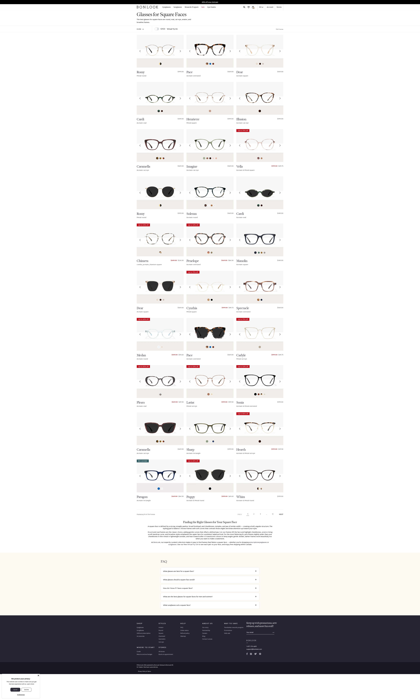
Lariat (190, 403)
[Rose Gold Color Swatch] (210, 111)
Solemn (191, 214)
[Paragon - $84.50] (160, 476)
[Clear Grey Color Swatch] (215, 205)
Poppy (190, 497)
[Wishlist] (249, 7)
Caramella (143, 167)
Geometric (162, 639)
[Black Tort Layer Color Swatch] (160, 158)
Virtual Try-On (192, 544)
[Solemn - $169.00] (209, 192)
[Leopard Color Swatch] (260, 64)
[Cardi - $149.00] (160, 98)
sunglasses (172, 544)
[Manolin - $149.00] (259, 240)
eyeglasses (262, 542)
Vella (239, 167)
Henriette (192, 119)
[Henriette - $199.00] (209, 98)
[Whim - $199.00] (259, 476)
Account (270, 7)
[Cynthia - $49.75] (209, 287)
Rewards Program (192, 7)
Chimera (142, 261)
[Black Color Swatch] (212, 300)
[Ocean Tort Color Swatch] (212, 253)
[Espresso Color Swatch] (213, 64)
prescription (253, 542)
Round (150, 532)
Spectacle (242, 308)
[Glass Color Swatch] (158, 347)
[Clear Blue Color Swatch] (210, 64)
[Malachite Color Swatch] (204, 158)
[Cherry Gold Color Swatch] (258, 488)
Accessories (140, 636)
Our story (205, 627)
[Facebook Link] (247, 654)
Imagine (191, 167)
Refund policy (185, 633)
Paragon (142, 497)
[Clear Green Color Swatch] (207, 441)
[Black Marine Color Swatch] (261, 300)
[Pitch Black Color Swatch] (255, 394)
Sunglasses (178, 7)
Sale (203, 7)
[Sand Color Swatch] (264, 394)
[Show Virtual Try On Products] (157, 29)
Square (161, 633)
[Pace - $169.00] (209, 51)
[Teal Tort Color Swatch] (158, 111)
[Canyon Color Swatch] (212, 205)
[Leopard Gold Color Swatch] (261, 489)
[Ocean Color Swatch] (258, 253)
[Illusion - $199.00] (259, 98)
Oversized (162, 636)
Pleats (141, 403)
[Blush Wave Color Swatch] (258, 158)
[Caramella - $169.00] (160, 145)
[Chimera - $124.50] (160, 240)
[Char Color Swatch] (163, 158)
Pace (189, 72)
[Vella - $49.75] (259, 145)
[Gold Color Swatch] (212, 394)
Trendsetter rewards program (233, 627)
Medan (141, 355)
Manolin (241, 261)
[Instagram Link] (251, 654)
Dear (239, 72)
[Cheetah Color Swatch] (207, 63)
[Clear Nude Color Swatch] (256, 63)
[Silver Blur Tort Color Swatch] (160, 252)
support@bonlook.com (254, 649)
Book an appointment (166, 654)
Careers (204, 633)
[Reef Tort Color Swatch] (207, 158)
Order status (184, 630)
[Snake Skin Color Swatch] (261, 394)
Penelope (192, 261)
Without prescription (143, 633)
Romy (141, 72)
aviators (265, 532)
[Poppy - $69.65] (209, 476)
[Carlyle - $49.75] (259, 334)
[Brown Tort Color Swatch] (157, 158)
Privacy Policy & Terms (144, 671)
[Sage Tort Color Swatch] (205, 205)
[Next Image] (180, 51)
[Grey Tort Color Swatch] (160, 394)
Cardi (140, 119)
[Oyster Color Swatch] (263, 64)
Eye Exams (211, 7)
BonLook (156, 542)
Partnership (206, 630)
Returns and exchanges (144, 654)
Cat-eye (222, 532)
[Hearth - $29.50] (259, 428)
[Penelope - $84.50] (209, 240)
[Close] (38, 675)
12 (272, 514)
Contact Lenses (207, 639)
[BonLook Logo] (147, 7)
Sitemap (183, 636)
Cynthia (191, 308)
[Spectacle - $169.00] (259, 287)
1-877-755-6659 (251, 646)
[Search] (244, 7)
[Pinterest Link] (260, 654)
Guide (139, 651)
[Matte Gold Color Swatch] (208, 299)
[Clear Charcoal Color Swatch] (264, 253)
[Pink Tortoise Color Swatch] (208, 252)
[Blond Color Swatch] (213, 158)
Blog (203, 636)
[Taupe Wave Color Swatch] (261, 158)
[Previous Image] (140, 51)
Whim (240, 497)
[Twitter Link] (255, 654)
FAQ (181, 627)
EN (260, 7)
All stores (162, 651)
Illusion (241, 119)
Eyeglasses (166, 7)
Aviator (161, 627)
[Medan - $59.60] (160, 334)
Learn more (30, 684)
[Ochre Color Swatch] (261, 253)
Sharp (190, 450)
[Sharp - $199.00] (209, 428)
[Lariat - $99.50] (209, 381)
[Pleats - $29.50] (160, 381)
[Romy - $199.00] (160, 51)
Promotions (228, 630)
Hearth (241, 450)
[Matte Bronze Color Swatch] (208, 394)
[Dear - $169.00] (259, 51)
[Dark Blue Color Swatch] (255, 252)
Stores (279, 7)
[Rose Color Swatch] (216, 158)
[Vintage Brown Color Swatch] (259, 347)
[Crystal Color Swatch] (209, 205)
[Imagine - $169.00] (209, 145)
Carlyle (241, 355)
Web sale (227, 633)
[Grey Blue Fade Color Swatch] (213, 441)
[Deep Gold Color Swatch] (160, 63)
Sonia (240, 403)
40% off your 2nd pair (210, 2)
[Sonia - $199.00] (259, 381)
